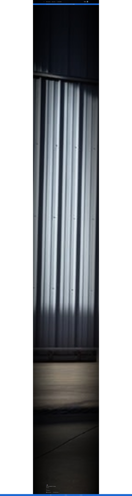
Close (85, 4)
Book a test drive (48, 1)
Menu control (44, 1)
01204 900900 (59, 1)
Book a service (53, 1)
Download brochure (56, 492)
